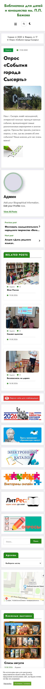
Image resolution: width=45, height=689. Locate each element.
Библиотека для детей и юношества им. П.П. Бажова (23, 10)
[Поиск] (23, 23)
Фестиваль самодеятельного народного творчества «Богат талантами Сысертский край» (22, 228)
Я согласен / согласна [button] (22, 683)
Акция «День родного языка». (18, 241)
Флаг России (13, 290)
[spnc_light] (30, 23)
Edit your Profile (12, 206)
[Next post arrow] (39, 241)
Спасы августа (14, 663)
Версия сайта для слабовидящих (23, 398)
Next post (9, 235)
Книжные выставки (14, 624)
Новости (8, 50)
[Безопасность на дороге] (22, 361)
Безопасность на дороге (18, 378)
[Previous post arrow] (39, 227)
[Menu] (15, 24)
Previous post (11, 222)
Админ (10, 196)
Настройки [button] (8, 684)
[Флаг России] (22, 273)
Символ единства (15, 334)
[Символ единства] (22, 317)
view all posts (10, 211)
